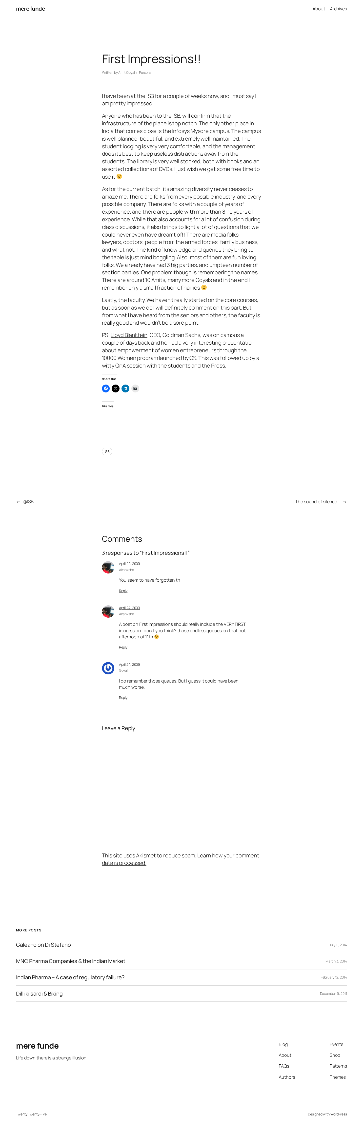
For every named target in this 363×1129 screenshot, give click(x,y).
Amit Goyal (126, 72)
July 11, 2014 (338, 945)
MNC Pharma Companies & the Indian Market (70, 961)
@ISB (28, 501)
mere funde (30, 8)
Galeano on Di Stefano (43, 945)
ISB (107, 451)
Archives (338, 9)
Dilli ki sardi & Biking (39, 994)
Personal (145, 72)
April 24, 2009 (129, 563)
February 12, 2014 (334, 977)
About (319, 9)
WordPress (338, 1114)
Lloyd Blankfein (129, 335)
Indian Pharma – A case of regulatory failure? (70, 977)
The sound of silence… (317, 501)
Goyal (123, 670)
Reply (123, 590)
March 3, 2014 (336, 961)
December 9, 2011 (333, 993)
